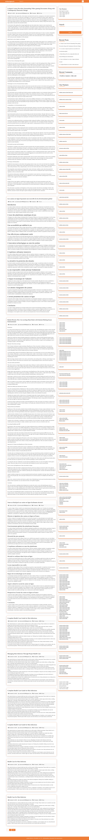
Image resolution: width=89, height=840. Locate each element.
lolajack (45, 20)
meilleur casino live (63, 141)
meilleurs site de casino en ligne (65, 99)
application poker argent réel (64, 393)
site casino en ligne (62, 611)
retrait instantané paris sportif (64, 498)
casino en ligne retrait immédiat (65, 337)
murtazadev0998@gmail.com (23, 13)
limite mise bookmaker (63, 673)
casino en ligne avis (63, 488)
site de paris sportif (62, 329)
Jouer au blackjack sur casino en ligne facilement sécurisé (25, 502)
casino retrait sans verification (65, 375)
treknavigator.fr (9, 1)
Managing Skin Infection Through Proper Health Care (24, 653)
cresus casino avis (62, 466)
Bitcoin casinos (62, 420)
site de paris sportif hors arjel (64, 373)
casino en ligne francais (63, 438)
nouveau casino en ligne (63, 238)
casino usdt (61, 366)
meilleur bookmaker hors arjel (65, 351)
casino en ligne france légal (64, 581)
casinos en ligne (62, 589)
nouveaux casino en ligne (64, 148)
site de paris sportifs (63, 358)
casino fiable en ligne (63, 155)
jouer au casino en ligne (63, 658)
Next (13, 829)
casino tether (61, 350)
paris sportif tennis (62, 672)
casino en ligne (62, 15)
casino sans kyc (62, 330)
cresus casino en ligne (63, 528)
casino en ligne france (63, 440)
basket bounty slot (45, 333)
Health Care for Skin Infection (17, 761)
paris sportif (61, 545)
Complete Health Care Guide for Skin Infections (22, 618)
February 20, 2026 (13, 324)
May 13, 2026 (12, 13)
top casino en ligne (62, 603)
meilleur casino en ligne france (65, 134)
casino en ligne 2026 (63, 176)
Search (61, 25)
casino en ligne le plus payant (64, 600)
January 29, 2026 (12, 505)
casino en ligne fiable (63, 383)
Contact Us (21, 1)
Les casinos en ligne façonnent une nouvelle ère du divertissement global (30, 199)
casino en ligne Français (51, 510)
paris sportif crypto (62, 463)
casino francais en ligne (63, 588)
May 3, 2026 (11, 201)
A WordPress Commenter (64, 75)
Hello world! (73, 75)
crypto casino (61, 120)
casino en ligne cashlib (63, 604)
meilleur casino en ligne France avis (66, 92)
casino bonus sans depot (63, 197)
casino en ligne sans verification (65, 465)
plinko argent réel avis (63, 113)
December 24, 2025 (13, 621)
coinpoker (61, 502)
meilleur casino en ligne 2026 (64, 169)
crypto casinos (62, 669)
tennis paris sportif (62, 648)
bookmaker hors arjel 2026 (64, 430)
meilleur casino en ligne (63, 162)
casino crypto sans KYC (63, 419)
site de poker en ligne (63, 510)
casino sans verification (63, 483)
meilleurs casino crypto (63, 429)
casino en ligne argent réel (64, 12)
